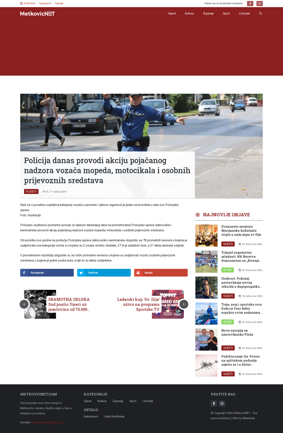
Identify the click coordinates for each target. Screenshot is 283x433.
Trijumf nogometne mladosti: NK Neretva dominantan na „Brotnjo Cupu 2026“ (240, 258)
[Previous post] (24, 304)
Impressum (45, 3)
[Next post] (184, 304)
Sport (226, 13)
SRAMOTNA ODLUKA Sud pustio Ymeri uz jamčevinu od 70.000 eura (69, 307)
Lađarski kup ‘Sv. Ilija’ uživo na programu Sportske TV (138, 304)
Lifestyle (244, 13)
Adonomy (248, 418)
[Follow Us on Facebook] (214, 403)
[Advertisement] (141, 49)
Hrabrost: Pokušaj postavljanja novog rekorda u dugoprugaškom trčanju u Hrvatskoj (242, 284)
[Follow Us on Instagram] (222, 403)
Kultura (189, 13)
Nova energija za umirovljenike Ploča (237, 332)
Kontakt (59, 3)
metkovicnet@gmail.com (47, 422)
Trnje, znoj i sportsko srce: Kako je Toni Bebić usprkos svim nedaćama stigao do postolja (241, 310)
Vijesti (172, 13)
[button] (261, 13)
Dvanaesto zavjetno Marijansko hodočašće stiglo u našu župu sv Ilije (241, 230)
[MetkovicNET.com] (37, 13)
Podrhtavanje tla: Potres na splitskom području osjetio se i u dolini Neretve (240, 362)
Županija (208, 13)
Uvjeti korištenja (114, 416)
